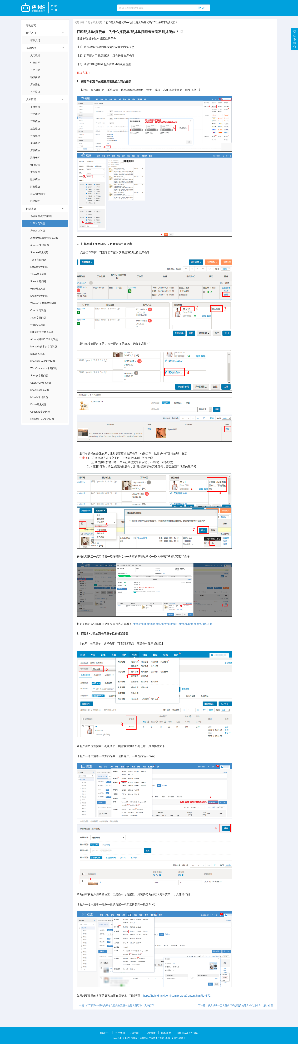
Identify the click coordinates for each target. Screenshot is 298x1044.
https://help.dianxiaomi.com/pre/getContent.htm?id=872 (177, 995)
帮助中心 (105, 1032)
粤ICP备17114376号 (175, 1038)
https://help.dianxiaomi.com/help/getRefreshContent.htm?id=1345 (172, 623)
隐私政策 (166, 1032)
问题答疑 (79, 22)
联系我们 (135, 1032)
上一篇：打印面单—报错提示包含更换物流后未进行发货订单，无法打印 (115, 1005)
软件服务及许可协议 (187, 1032)
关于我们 (120, 1032)
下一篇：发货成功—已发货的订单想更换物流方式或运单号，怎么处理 (235, 1005)
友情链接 (151, 1032)
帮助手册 (54, 8)
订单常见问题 (95, 22)
